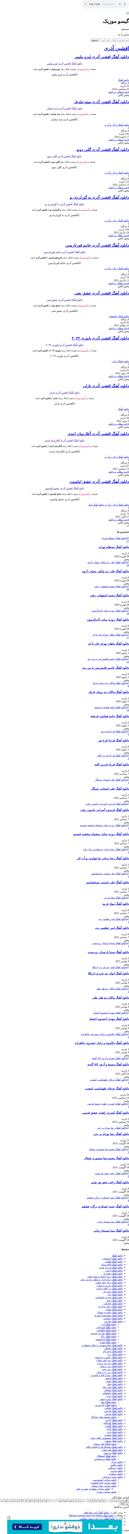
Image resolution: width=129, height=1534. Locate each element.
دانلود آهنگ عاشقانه (119, 316)
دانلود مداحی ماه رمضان (103, 1486)
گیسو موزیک (82, 69)
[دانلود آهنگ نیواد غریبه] (116, 897)
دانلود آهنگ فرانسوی (105, 1339)
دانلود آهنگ (123, 80)
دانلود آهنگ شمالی (113, 1390)
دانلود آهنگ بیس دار (113, 1291)
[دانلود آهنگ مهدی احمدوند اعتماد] (111, 1012)
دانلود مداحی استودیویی (104, 1480)
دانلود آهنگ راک (108, 1336)
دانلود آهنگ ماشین (113, 1435)
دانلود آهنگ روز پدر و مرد (110, 1363)
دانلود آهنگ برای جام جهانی (109, 1282)
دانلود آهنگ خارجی (113, 1321)
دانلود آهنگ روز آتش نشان (109, 1360)
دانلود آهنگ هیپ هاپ (112, 1450)
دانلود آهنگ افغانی (113, 1261)
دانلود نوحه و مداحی (112, 1477)
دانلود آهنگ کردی (114, 1420)
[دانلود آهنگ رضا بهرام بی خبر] (113, 1128)
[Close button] (120, 1517)
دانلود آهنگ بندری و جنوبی (109, 1285)
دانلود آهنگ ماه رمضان (104, 1444)
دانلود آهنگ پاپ (115, 1294)
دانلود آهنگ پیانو (115, 1300)
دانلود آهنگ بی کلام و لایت (109, 1288)
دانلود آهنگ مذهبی (113, 1441)
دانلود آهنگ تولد (108, 1402)
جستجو (95, 40)
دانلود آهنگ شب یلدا (113, 1387)
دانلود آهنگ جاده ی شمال (110, 1312)
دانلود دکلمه (117, 1465)
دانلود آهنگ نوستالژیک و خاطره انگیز (104, 1447)
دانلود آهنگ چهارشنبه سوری (108, 1315)
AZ (122, 1504)
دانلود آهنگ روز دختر (112, 1369)
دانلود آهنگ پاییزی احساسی (109, 1297)
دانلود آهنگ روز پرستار (111, 1366)
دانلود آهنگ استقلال (106, 1456)
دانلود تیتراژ (117, 1462)
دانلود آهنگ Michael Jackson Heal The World (91, 1515)
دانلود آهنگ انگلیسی (106, 1330)
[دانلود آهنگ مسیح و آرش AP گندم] (110, 1058)
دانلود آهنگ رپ (115, 1354)
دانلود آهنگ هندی (107, 1342)
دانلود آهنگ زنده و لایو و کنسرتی (106, 1375)
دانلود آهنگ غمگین (113, 1408)
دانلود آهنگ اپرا (108, 1324)
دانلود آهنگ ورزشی (113, 1453)
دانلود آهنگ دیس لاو (113, 1351)
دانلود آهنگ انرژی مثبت (111, 1267)
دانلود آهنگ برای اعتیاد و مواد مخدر (105, 1276)
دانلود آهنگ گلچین (114, 1426)
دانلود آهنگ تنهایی (114, 1309)
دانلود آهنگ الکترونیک (112, 1264)
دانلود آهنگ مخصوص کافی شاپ (106, 1438)
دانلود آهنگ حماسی (113, 1318)
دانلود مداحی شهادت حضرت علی (93, 1489)
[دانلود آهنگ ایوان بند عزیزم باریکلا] (110, 967)
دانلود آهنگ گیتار (114, 1429)
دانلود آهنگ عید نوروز (105, 1405)
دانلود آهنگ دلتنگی (113, 1348)
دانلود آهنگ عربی (114, 1396)
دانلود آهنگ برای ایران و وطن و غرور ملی (101, 1279)
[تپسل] (8, 1517)
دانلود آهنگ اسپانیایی (106, 1327)
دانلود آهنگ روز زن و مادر (109, 1372)
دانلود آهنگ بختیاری (113, 1273)
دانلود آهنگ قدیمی (113, 1414)
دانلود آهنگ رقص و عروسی (109, 1357)
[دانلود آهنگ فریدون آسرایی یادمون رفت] (107, 804)
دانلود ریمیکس (115, 1468)
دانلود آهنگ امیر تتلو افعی (96, 1512)
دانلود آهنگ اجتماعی (112, 1258)
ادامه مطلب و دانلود (118, 92)
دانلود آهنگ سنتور (114, 1378)
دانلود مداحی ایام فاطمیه (103, 1483)
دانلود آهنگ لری (115, 1432)
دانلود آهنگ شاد (96, 505)
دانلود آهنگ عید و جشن (111, 1399)
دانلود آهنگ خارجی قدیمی (103, 1333)
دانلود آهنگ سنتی (114, 1381)
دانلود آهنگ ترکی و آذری (116, 125)
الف (126, 1500)
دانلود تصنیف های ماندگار (103, 1417)
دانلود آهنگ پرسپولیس (105, 1459)
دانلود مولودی (116, 1474)
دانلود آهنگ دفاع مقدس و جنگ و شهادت (102, 1345)
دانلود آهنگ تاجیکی (113, 1303)
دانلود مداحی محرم (106, 1492)
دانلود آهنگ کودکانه (113, 1423)
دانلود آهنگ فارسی (113, 1411)
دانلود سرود (117, 1471)
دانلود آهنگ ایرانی (120, 361)
